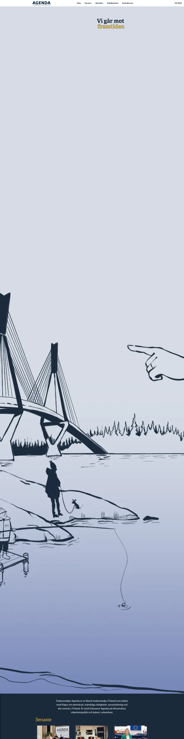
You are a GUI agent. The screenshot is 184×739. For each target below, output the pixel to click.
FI (175, 3)
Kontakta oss (127, 3)
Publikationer (112, 3)
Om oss (87, 3)
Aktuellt (98, 3)
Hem (79, 3)
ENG (179, 3)
